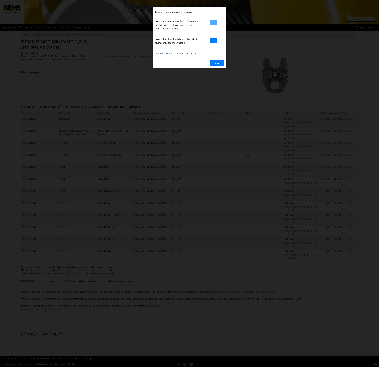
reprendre (217, 63)
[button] (214, 22)
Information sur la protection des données (176, 53)
